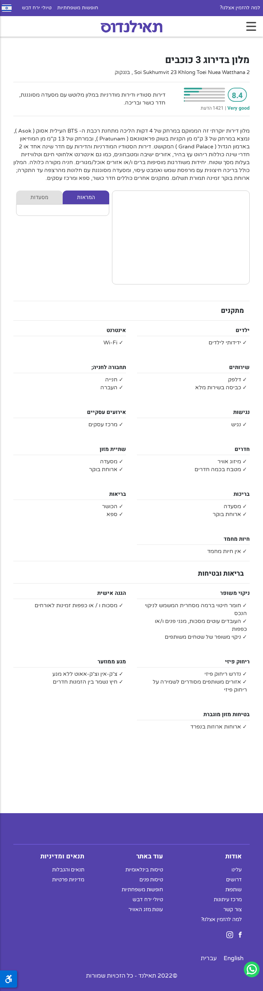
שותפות (233, 889)
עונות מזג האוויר (145, 909)
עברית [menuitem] (209, 958)
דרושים (234, 880)
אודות (233, 856)
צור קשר (232, 909)
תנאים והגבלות (68, 870)
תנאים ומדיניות (62, 856)
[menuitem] (233, 958)
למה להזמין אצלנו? (240, 7)
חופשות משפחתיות (77, 7)
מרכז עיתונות (228, 899)
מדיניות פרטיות (68, 880)
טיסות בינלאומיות (144, 870)
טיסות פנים (151, 880)
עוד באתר (149, 856)
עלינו (236, 870)
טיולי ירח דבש (37, 7)
